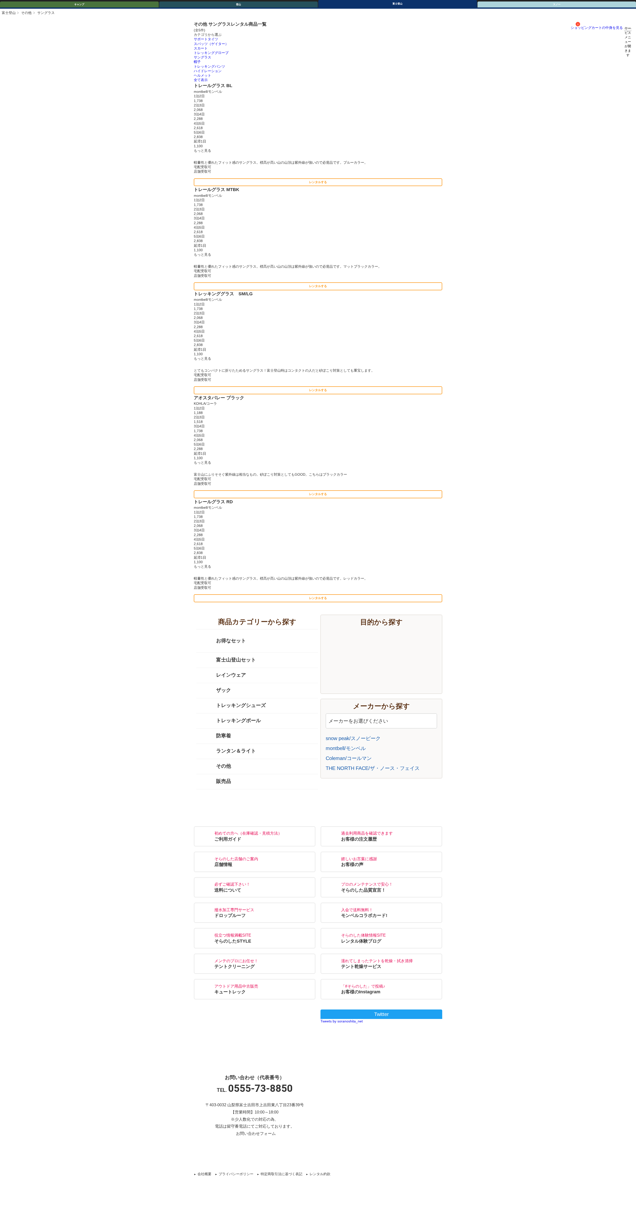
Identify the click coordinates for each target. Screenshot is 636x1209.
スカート (201, 48)
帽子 (197, 62)
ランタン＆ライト (236, 751)
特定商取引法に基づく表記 (281, 1174)
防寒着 (223, 735)
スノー (386, 681)
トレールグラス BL (213, 85)
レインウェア (231, 675)
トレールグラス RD (213, 501)
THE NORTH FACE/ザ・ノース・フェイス (373, 768)
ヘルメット (202, 75)
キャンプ (79, 4)
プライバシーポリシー (236, 1174)
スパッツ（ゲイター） (211, 44)
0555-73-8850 (260, 1088)
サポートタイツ (206, 39)
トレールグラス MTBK (216, 189)
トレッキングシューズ (241, 705)
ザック (223, 690)
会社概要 (204, 1174)
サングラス (202, 57)
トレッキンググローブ (211, 53)
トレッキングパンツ (209, 66)
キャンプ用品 (386, 637)
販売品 (223, 781)
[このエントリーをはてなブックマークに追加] (329, 1154)
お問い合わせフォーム (256, 1133)
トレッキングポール (238, 720)
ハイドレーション (208, 71)
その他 (26, 13)
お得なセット (231, 640)
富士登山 (397, 3)
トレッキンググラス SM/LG (223, 293)
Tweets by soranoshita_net (341, 1021)
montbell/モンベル (346, 748)
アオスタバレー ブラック (219, 397)
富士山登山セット (236, 659)
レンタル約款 (320, 1174)
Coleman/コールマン (349, 758)
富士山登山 (386, 651)
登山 (238, 4)
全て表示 (201, 80)
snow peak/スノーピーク (353, 738)
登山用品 (386, 666)
